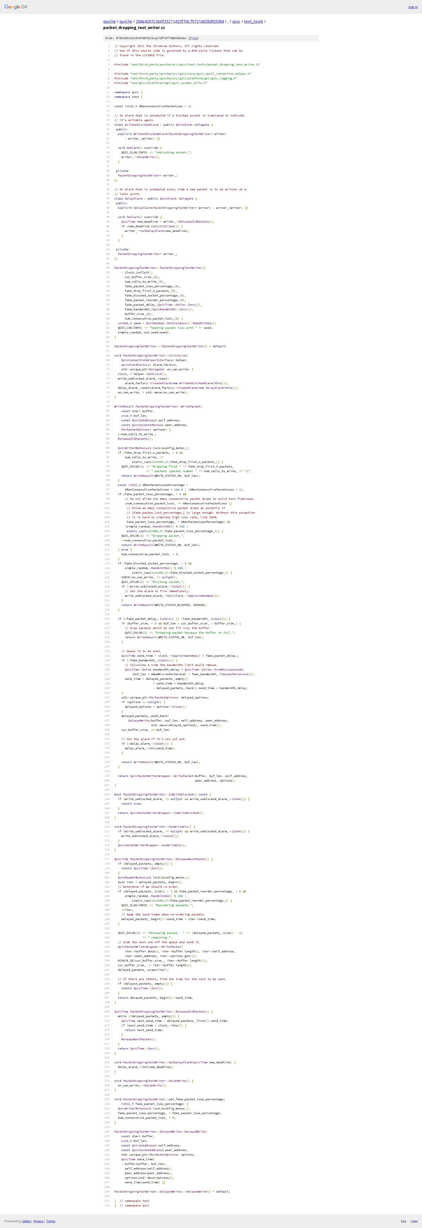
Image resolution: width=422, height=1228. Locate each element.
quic (236, 21)
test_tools (253, 21)
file (193, 38)
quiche (109, 21)
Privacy (38, 1221)
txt (403, 1221)
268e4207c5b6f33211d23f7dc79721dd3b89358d (180, 21)
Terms (50, 1221)
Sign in (413, 7)
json (414, 1221)
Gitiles (26, 1221)
